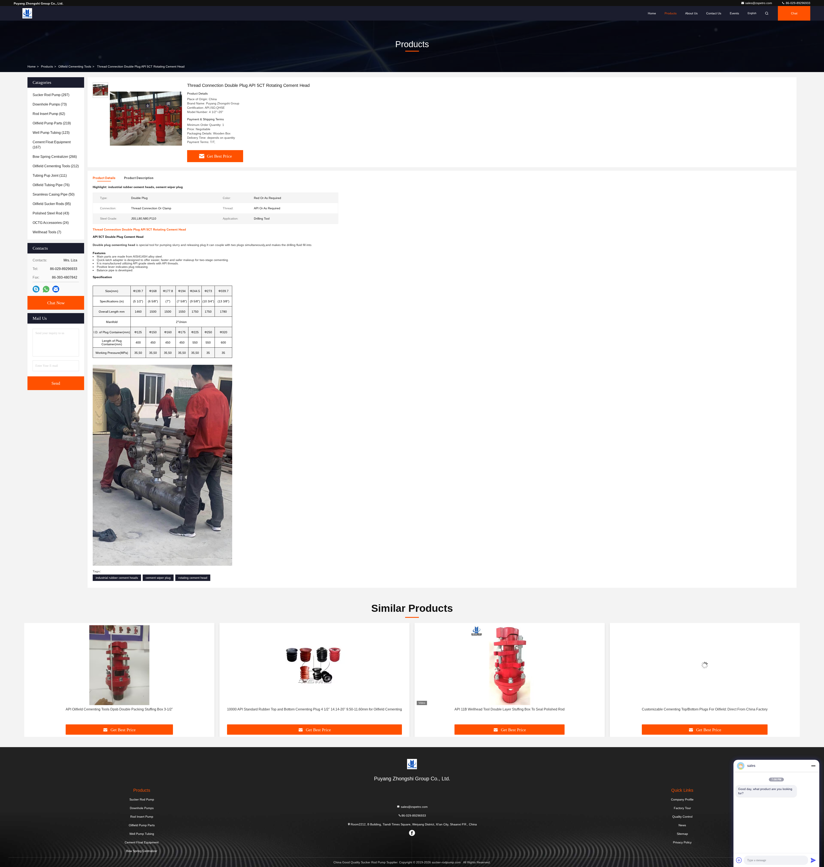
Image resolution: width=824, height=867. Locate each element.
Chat (794, 13)
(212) (56, 166)
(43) (51, 213)
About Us (691, 13)
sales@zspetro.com (759, 3)
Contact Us (713, 13)
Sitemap (682, 833)
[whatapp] (46, 289)
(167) (52, 144)
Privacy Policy (682, 842)
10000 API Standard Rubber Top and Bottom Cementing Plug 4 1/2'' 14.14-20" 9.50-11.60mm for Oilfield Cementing (119, 709)
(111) (50, 175)
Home (652, 13)
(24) (51, 223)
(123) (51, 132)
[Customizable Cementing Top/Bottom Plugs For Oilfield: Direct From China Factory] (510, 665)
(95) (52, 204)
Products (671, 13)
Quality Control (682, 816)
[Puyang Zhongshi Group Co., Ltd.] (27, 13)
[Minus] (813, 765)
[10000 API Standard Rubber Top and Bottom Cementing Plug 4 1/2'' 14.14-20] (119, 665)
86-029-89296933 (797, 3)
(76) (51, 185)
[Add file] (739, 860)
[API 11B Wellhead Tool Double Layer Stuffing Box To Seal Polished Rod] (314, 665)
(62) (49, 114)
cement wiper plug (158, 577)
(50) (53, 194)
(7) (47, 232)
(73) (50, 104)
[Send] (813, 860)
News (682, 825)
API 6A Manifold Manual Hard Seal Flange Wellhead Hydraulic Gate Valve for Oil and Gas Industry (705, 709)
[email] (56, 289)
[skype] (36, 289)
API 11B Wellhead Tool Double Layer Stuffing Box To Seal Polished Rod (314, 709)
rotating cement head (192, 577)
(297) (51, 95)
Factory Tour (682, 808)
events (734, 13)
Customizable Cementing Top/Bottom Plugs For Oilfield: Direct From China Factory (510, 709)
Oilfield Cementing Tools (74, 66)
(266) (55, 156)
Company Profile (682, 799)
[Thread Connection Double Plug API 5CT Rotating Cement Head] (146, 118)
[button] (32, 675)
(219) (52, 123)
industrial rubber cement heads (117, 577)
